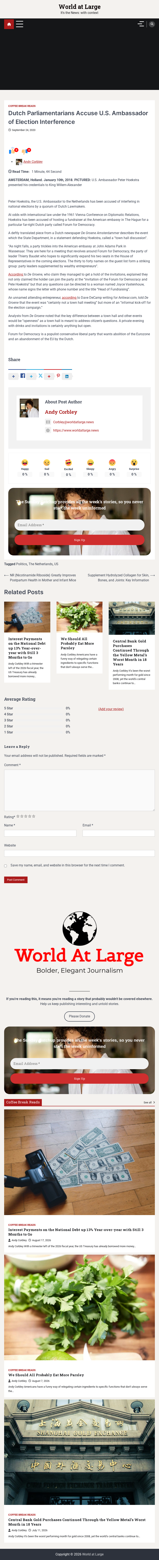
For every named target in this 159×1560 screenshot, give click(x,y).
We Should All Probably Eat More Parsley (77, 644)
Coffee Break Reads (22, 106)
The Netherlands (41, 564)
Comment (12, 765)
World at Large (80, 7)
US (56, 564)
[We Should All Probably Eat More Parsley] (79, 1307)
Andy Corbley (33, 162)
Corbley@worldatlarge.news (73, 422)
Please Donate (79, 1016)
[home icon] (9, 24)
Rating (9, 817)
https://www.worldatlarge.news (76, 430)
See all (148, 1102)
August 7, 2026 (40, 1380)
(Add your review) (111, 709)
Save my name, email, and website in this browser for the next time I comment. (68, 865)
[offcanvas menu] (141, 23)
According (16, 274)
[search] (152, 24)
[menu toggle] (19, 24)
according (69, 298)
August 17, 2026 (41, 1240)
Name (9, 825)
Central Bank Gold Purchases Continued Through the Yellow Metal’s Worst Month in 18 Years (131, 653)
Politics (21, 564)
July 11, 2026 (39, 1530)
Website (10, 845)
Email (88, 825)
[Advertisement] (79, 61)
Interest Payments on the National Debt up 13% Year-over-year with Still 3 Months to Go (27, 648)
